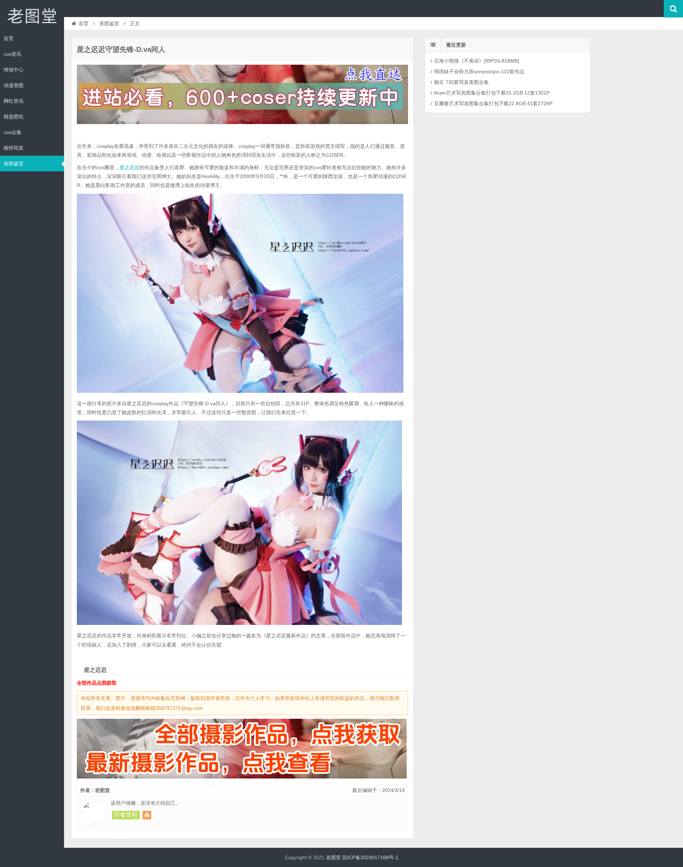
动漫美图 (13, 85)
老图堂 (32, 15)
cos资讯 (12, 54)
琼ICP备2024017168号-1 (370, 857)
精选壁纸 (13, 116)
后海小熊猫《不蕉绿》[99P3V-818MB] (476, 61)
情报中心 (13, 70)
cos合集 (12, 132)
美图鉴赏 (13, 163)
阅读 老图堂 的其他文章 (126, 815)
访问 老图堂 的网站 (147, 815)
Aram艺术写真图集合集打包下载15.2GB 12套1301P (492, 93)
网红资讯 (13, 101)
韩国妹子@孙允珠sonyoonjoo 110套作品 (479, 71)
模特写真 (13, 148)
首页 (9, 38)
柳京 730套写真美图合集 (461, 82)
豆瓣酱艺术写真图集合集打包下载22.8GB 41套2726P (493, 103)
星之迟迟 (129, 167)
